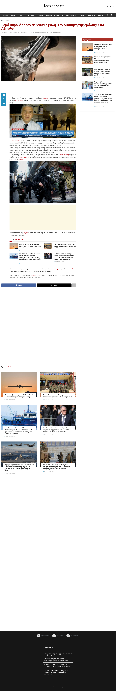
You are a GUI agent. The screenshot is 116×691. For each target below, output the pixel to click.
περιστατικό (16, 141)
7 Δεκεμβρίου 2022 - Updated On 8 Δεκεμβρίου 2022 (15, 32)
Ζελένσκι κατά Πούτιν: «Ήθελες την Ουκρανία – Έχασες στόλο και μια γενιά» (102, 72)
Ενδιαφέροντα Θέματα (54, 15)
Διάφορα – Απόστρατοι (96, 15)
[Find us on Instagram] (114, 6)
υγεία (26, 233)
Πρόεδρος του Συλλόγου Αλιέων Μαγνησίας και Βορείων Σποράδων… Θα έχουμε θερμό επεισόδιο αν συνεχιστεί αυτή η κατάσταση (30, 257)
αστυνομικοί (24, 157)
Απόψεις (82, 15)
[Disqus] (38, 503)
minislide (41, 32)
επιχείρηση (19, 100)
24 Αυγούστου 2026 (25, 250)
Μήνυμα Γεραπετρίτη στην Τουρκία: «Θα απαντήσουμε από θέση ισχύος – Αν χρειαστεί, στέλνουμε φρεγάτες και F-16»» (19, 468)
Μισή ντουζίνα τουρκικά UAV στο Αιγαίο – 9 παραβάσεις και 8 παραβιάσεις (30, 246)
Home (3, 20)
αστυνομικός (64, 155)
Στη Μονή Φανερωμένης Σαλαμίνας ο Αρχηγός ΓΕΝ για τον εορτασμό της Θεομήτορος (103, 84)
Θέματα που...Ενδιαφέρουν (52, 32)
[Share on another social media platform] (3, 103)
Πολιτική (30, 15)
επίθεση (73, 269)
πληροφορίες (35, 275)
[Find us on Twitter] (110, 6)
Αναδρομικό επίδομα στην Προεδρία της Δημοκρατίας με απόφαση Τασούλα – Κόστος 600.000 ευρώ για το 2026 (64, 256)
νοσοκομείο (23, 159)
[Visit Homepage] (54, 6)
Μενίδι (45, 98)
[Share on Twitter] (3, 99)
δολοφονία (57, 269)
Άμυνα (21, 15)
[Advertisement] (39, 88)
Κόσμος (40, 15)
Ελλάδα (13, 15)
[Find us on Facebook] (107, 6)
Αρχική (5, 15)
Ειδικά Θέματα (71, 15)
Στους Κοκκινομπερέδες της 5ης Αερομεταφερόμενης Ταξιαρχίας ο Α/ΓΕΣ (65, 246)
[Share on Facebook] (3, 95)
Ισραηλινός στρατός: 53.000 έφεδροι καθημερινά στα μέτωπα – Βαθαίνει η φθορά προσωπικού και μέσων (56, 467)
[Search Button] (107, 15)
